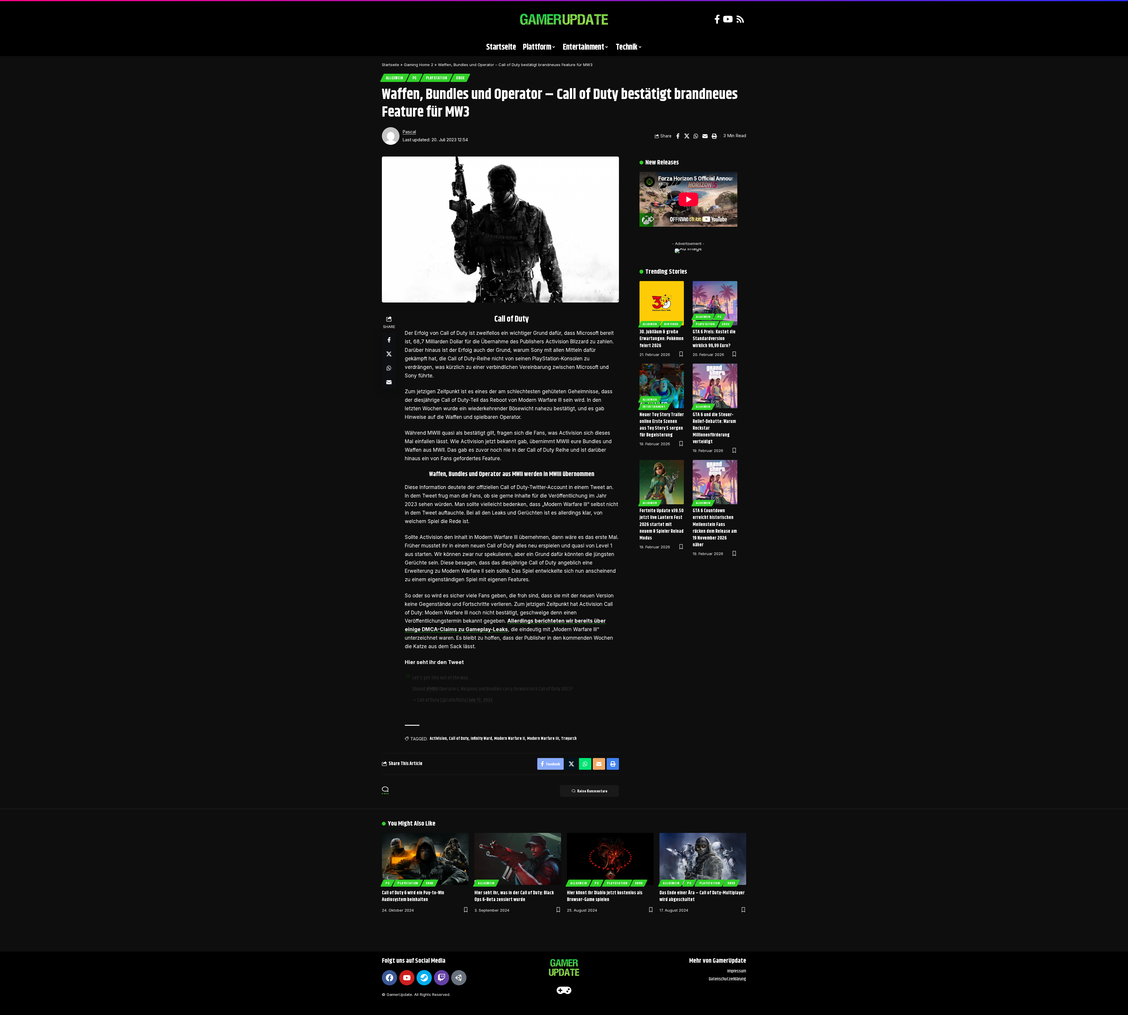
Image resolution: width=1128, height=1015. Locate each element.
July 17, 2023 (480, 700)
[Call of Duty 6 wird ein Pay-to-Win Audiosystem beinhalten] (425, 859)
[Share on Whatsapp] (696, 136)
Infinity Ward (481, 738)
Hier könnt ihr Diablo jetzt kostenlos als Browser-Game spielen (604, 896)
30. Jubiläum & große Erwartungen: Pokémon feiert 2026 (661, 338)
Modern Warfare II (509, 738)
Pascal (409, 132)
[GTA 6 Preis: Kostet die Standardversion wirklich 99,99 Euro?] (715, 303)
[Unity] (458, 977)
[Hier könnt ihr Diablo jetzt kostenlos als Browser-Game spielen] (610, 859)
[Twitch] (441, 977)
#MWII (432, 689)
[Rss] (740, 19)
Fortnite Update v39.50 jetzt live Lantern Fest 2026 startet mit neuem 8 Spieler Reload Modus (661, 524)
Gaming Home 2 (418, 64)
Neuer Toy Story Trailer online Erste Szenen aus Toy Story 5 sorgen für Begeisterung (661, 425)
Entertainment (654, 406)
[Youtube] (406, 977)
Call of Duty (459, 738)
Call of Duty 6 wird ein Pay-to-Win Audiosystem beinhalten (413, 896)
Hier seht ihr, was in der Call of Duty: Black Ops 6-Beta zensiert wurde (514, 896)
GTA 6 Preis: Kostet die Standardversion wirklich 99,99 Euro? (714, 338)
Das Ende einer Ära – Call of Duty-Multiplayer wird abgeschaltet (702, 896)
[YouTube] (727, 19)
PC (414, 77)
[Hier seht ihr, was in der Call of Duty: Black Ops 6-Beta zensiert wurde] (517, 859)
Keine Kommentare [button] (592, 790)
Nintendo (671, 324)
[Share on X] (687, 136)
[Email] (705, 136)
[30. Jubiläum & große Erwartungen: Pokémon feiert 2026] (661, 303)
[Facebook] (717, 19)
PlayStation (436, 77)
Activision (438, 738)
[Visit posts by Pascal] (391, 136)
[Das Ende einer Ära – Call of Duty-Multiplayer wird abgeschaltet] (702, 859)
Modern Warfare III (543, 738)
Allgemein (394, 77)
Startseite (390, 64)
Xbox (460, 77)
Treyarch (569, 738)
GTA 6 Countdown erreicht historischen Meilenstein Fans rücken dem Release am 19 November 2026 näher (715, 528)
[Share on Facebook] (678, 136)
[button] (389, 19)
